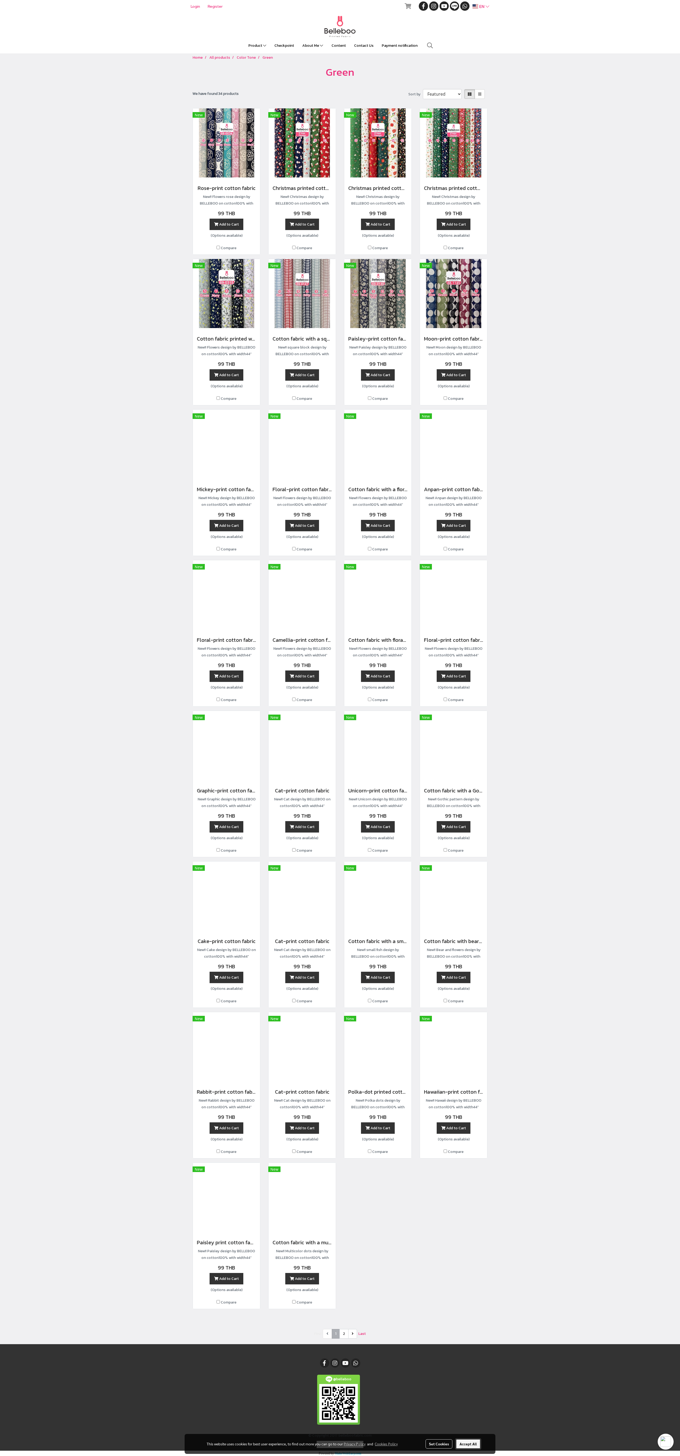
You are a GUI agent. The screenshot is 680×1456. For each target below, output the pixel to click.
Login (195, 6)
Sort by (415, 94)
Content (339, 45)
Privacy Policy (355, 1443)
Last (362, 1333)
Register (215, 6)
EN (482, 6)
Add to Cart (228, 224)
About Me (311, 45)
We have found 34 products (216, 93)
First (318, 1333)
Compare (228, 248)
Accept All (468, 1443)
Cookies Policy (386, 1443)
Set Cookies (439, 1443)
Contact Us (363, 45)
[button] (430, 45)
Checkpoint (284, 45)
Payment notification (400, 45)
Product (255, 45)
